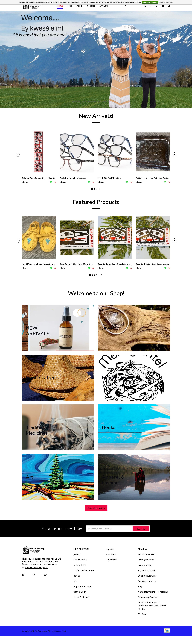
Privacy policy (144, 565)
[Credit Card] (167, 631)
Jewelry (77, 554)
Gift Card (103, 5)
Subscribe (141, 529)
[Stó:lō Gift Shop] (33, 8)
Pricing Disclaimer (146, 559)
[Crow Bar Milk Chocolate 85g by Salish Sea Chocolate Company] (77, 237)
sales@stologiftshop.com (36, 567)
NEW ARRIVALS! (81, 548)
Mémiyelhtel (80, 565)
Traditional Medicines (84, 570)
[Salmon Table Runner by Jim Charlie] (39, 151)
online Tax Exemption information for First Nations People (152, 605)
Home (60, 5)
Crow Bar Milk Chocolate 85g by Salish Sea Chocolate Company (89, 264)
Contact (91, 5)
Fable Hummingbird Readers (73, 178)
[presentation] (18, 155)
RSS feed (142, 614)
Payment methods (147, 570)
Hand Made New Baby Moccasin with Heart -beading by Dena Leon (52, 264)
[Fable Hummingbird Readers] (77, 151)
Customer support (147, 581)
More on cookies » (166, 2)
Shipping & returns (147, 575)
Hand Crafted (80, 559)
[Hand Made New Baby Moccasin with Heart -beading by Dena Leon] (39, 237)
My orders (111, 554)
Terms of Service (146, 554)
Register (110, 548)
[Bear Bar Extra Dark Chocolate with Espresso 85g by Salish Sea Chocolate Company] (115, 237)
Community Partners (148, 597)
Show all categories (96, 508)
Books (77, 575)
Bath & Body (80, 591)
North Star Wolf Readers (109, 178)
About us (142, 548)
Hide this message (150, 2)
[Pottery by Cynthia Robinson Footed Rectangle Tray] (153, 151)
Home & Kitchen (81, 597)
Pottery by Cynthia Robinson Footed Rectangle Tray (160, 178)
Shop (69, 5)
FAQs (140, 586)
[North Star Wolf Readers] (115, 151)
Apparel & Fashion (82, 586)
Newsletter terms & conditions (153, 591)
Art (75, 581)
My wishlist (111, 559)
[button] (92, 189)
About (80, 5)
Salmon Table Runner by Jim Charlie (38, 178)
